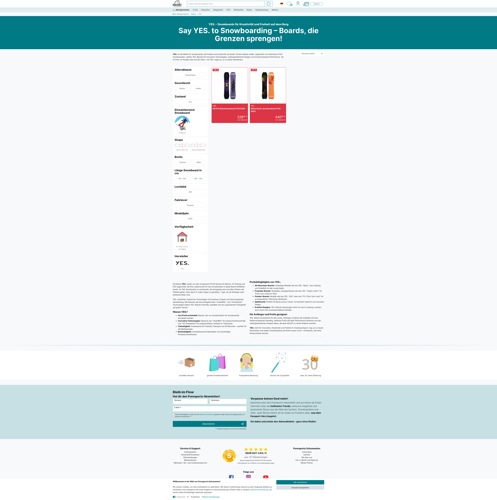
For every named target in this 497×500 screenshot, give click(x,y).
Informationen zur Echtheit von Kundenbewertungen (255, 463)
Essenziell (181, 497)
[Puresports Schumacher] (177, 4)
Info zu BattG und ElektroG (306, 460)
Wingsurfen (218, 10)
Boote (249, 10)
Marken (275, 10)
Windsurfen (238, 10)
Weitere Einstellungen (211, 497)
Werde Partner (307, 463)
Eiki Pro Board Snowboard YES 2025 (229, 107)
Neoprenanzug (261, 10)
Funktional (195, 497)
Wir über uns (306, 457)
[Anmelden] (298, 4)
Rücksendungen (190, 457)
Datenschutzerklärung (259, 489)
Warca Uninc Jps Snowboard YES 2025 (265, 108)
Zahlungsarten (190, 452)
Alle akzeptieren (300, 482)
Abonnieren (208, 423)
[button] (313, 4)
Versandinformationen (190, 455)
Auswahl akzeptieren (300, 487)
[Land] (281, 4)
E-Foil (195, 10)
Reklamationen (190, 460)
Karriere (307, 455)
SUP (228, 10)
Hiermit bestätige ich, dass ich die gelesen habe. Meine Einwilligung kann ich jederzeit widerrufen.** (210, 416)
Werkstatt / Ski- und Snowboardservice (190, 463)
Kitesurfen (205, 10)
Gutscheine (307, 452)
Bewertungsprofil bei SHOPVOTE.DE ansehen (256, 460)
